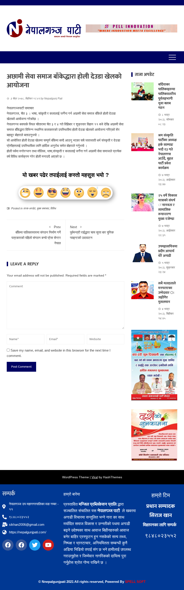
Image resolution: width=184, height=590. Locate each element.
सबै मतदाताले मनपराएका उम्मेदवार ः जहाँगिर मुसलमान (167, 292)
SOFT (141, 582)
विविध (53, 208)
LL (134, 582)
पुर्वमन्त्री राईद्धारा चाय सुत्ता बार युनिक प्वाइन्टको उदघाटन (92, 232)
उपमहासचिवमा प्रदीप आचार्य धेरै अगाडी (167, 251)
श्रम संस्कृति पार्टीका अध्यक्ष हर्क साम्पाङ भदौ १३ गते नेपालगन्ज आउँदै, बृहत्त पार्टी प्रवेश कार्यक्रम (167, 151)
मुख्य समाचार (43, 208)
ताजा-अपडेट (29, 208)
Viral (95, 477)
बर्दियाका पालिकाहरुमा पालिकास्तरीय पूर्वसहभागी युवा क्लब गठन (167, 96)
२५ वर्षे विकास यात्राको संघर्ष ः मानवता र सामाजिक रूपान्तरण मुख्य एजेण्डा (167, 207)
